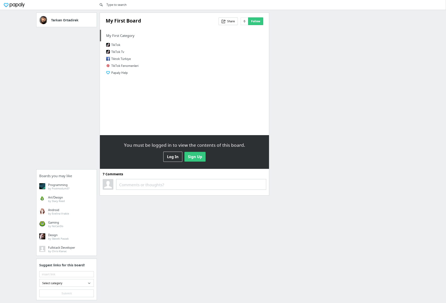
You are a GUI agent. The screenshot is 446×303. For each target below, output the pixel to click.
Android (58, 211)
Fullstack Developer (61, 249)
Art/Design (56, 199)
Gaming (55, 224)
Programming (58, 186)
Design (58, 236)
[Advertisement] (66, 99)
